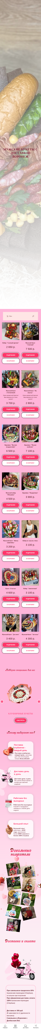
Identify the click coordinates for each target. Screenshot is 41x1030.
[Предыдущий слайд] (1, 701)
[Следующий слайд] (39, 701)
